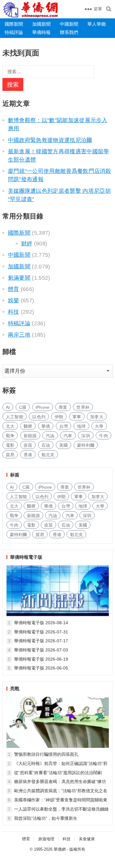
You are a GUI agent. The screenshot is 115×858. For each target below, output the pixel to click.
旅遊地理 (46, 839)
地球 (81, 426)
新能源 (30, 435)
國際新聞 (14, 24)
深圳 (85, 435)
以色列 (38, 416)
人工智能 (14, 416)
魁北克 (48, 454)
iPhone (43, 407)
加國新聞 (41, 24)
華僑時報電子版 (26, 557)
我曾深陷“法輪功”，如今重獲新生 (45, 818)
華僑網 (60, 849)
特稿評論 (14, 32)
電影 (10, 445)
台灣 (63, 426)
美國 (63, 445)
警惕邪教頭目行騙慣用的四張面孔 (46, 754)
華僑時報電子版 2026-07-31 (41, 631)
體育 (13, 289)
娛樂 (13, 300)
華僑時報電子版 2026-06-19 (41, 659)
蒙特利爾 (85, 445)
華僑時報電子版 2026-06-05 (41, 668)
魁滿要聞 (19, 278)
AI (8, 407)
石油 (45, 445)
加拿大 (96, 416)
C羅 (23, 407)
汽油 (50, 435)
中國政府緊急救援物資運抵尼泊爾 (50, 140)
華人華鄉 (96, 24)
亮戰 (14, 688)
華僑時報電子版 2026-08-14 (41, 622)
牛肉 (103, 435)
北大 (10, 426)
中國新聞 (69, 24)
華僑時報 (41, 32)
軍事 (76, 416)
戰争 (10, 435)
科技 (13, 312)
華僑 (45, 426)
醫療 (28, 426)
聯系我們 (69, 32)
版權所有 (77, 849)
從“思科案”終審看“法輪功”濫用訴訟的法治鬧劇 (58, 772)
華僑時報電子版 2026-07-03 (41, 649)
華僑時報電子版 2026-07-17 (41, 640)
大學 (99, 426)
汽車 (67, 435)
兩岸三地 (19, 335)
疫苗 (28, 445)
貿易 (10, 454)
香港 (28, 454)
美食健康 (87, 839)
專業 (63, 407)
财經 (27, 244)
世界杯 (83, 407)
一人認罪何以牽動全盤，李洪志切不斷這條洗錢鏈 (61, 809)
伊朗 (59, 416)
